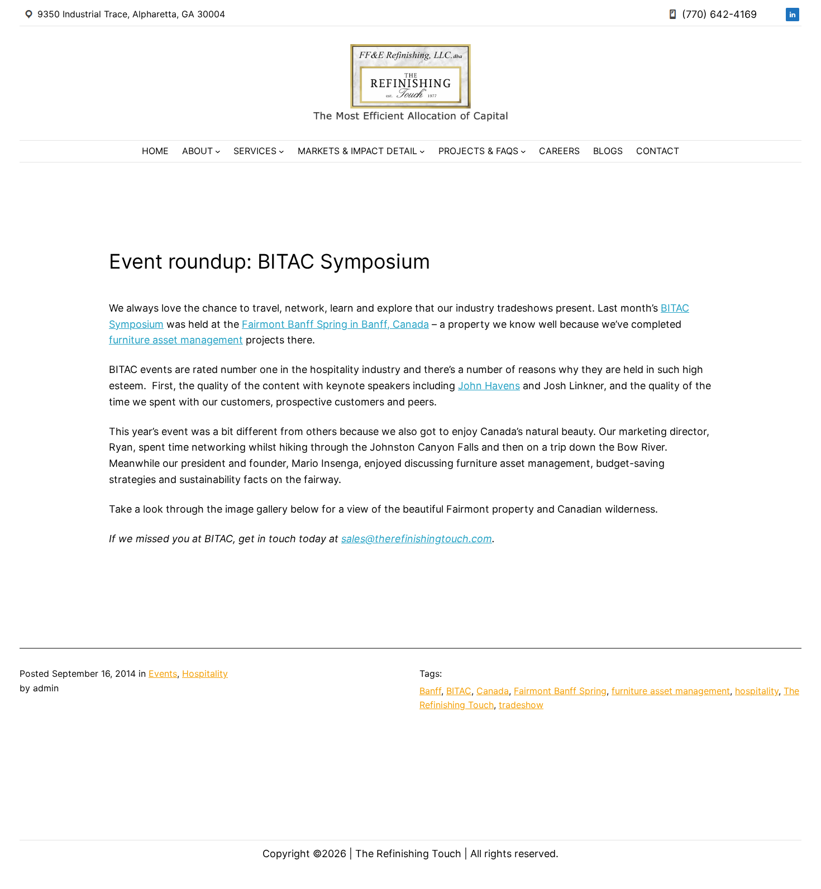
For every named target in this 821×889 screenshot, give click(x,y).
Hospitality (205, 673)
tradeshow (521, 704)
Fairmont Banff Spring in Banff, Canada (335, 324)
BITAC (458, 690)
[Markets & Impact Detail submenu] (422, 151)
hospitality (757, 690)
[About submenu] (218, 151)
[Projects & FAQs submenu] (523, 151)
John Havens (489, 385)
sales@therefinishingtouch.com (416, 538)
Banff (430, 690)
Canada (492, 690)
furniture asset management (176, 340)
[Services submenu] (281, 151)
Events (163, 673)
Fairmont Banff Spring (560, 690)
